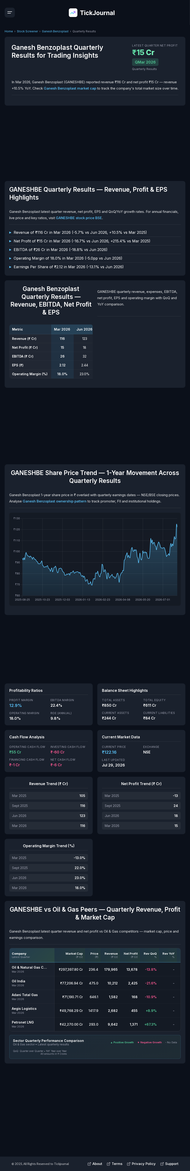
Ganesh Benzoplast (55, 31)
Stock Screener (27, 31)
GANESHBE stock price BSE (79, 218)
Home (9, 31)
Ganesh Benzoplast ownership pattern (54, 501)
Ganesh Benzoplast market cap (70, 88)
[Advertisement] (95, 142)
